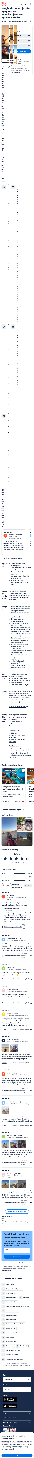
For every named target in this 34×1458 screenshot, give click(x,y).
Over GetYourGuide (9, 1418)
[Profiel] (30, 4)
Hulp (4, 1413)
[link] (14, 786)
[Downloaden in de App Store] (10, 1406)
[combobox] (17, 887)
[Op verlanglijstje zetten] (23, 770)
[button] (5, 44)
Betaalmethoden (8, 1426)
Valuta (5, 1385)
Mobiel (5, 1395)
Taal (4, 1375)
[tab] (13, 1278)
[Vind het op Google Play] (10, 1399)
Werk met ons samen (10, 1422)
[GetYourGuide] (4, 3)
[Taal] (25, 3)
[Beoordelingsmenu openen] (30, 897)
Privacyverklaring (6, 1270)
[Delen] (30, 21)
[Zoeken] (20, 3)
